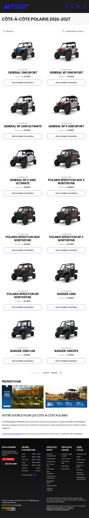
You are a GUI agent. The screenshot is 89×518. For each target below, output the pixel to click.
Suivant (54, 373)
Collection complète (49, 489)
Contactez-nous (82, 454)
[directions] (78, 6)
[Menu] (84, 6)
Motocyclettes (51, 459)
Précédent (35, 373)
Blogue (79, 457)
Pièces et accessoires (80, 473)
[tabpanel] (31, 462)
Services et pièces (80, 466)
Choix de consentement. (62, 509)
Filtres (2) (9, 31)
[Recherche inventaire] (67, 6)
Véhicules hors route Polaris (51, 477)
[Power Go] (22, 509)
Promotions (80, 462)
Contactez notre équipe (11, 434)
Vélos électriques (50, 472)
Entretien (80, 470)
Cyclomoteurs (50, 461)
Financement (65, 469)
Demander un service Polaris (81, 478)
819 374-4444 (11, 464)
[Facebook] (34, 475)
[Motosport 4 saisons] (16, 6)
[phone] (72, 6)
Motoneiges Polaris (50, 482)
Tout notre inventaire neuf (51, 455)
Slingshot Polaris (51, 485)
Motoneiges (50, 469)
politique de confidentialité (54, 508)
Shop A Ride (17, 505)
